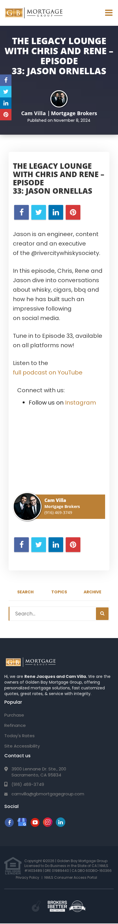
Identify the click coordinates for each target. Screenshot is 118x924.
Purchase (14, 715)
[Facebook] (9, 825)
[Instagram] (47, 825)
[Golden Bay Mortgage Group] (30, 662)
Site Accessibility (22, 746)
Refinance (15, 725)
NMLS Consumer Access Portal (70, 877)
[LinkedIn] (60, 825)
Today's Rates (19, 736)
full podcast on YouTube (47, 372)
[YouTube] (35, 825)
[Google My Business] (22, 825)
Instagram (80, 403)
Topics (59, 592)
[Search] (102, 613)
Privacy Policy (27, 877)
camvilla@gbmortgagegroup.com (47, 794)
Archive (92, 592)
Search (25, 592)
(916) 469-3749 (58, 512)
